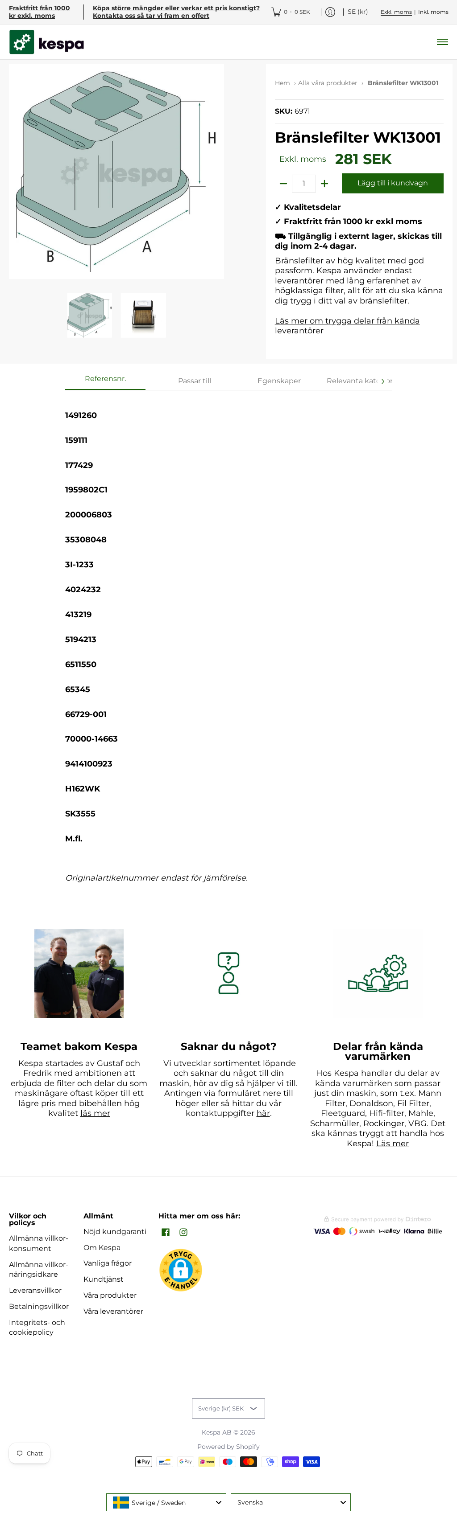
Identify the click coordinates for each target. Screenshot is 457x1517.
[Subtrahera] (283, 184)
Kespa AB (217, 1432)
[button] (165, 1233)
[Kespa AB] (47, 42)
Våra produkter (110, 1295)
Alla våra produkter (327, 83)
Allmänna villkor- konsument (38, 1243)
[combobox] (166, 1502)
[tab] (105, 381)
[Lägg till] (324, 184)
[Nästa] (382, 381)
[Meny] (442, 42)
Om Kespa (101, 1247)
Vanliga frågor (107, 1263)
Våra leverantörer (113, 1311)
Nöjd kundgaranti (114, 1231)
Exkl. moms (396, 11)
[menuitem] (291, 12)
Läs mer (392, 1143)
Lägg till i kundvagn (392, 183)
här (263, 1113)
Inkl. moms (433, 11)
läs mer (95, 1113)
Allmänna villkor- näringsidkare (38, 1269)
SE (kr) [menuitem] (358, 11)
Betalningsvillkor (39, 1306)
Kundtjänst (103, 1279)
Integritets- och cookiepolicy (37, 1327)
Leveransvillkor (35, 1290)
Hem (282, 83)
